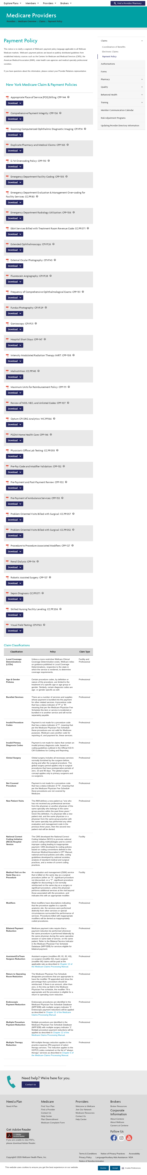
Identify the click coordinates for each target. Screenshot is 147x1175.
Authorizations (108, 63)
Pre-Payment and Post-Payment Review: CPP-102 (37, 482)
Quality (104, 87)
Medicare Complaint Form (53, 1122)
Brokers (64, 3)
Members (31, 3)
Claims (42, 21)
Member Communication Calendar (117, 110)
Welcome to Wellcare (85, 1106)
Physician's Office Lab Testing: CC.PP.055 (33, 450)
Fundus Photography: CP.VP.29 (27, 307)
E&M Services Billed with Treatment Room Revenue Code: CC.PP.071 (48, 228)
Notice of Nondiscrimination (91, 1161)
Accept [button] (115, 1168)
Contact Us (30, 1084)
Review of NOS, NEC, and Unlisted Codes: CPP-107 (38, 403)
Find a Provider (48, 1109)
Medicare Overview (27, 21)
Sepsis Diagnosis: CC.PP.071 (26, 593)
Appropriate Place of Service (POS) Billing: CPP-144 (38, 97)
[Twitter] (121, 1137)
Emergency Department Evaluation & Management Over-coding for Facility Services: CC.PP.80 (45, 194)
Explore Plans (11, 3)
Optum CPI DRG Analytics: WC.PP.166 (31, 418)
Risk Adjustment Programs (113, 118)
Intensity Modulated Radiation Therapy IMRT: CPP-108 (41, 355)
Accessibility (134, 1153)
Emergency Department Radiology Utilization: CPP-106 (41, 212)
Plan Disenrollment (49, 1119)
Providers (48, 3)
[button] (131, 1168)
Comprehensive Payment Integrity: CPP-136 (34, 113)
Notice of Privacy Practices (113, 1153)
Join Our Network (83, 1109)
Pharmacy (105, 79)
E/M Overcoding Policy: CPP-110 (29, 160)
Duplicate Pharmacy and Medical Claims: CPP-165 (38, 145)
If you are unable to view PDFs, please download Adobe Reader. (21, 1141)
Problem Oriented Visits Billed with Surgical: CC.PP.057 (41, 514)
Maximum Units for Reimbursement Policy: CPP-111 (39, 387)
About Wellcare (117, 1122)
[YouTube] (129, 1137)
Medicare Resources (85, 1113)
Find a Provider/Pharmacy (129, 3)
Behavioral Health (109, 94)
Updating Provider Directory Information (120, 125)
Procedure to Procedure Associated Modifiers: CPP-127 (41, 545)
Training (104, 102)
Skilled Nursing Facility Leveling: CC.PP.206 (35, 609)
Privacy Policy (85, 1157)
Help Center (46, 1116)
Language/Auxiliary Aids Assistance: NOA (114, 1157)
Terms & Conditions (88, 1153)
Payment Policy (55, 21)
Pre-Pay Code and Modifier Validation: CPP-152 (36, 466)
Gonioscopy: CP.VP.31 (22, 323)
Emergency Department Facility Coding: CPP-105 (38, 176)
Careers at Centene (119, 1125)
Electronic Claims (110, 51)
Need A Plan (11, 1106)
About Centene (117, 1119)
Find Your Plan (47, 1106)
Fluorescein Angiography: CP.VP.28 (30, 276)
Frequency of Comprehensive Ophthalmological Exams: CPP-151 (46, 291)
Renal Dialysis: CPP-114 (23, 561)
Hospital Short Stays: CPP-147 (27, 339)
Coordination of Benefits (113, 46)
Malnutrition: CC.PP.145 (24, 371)
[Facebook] (114, 1137)
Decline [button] (103, 1168)
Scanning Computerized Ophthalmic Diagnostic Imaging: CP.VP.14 (47, 129)
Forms (104, 71)
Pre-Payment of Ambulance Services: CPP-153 (35, 498)
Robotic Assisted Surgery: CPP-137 (29, 577)
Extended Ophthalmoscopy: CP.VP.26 (31, 244)
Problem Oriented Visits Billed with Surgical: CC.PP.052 (41, 529)
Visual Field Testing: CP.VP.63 (26, 625)
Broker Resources (118, 1106)
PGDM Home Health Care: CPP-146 (30, 434)
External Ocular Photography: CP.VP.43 (32, 260)
